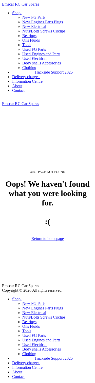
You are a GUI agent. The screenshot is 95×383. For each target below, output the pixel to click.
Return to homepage (47, 238)
